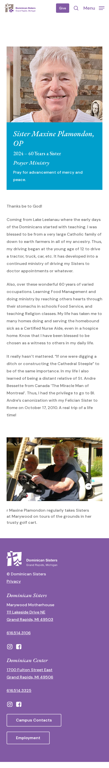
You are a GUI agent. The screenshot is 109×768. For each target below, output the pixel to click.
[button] (93, 8)
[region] (54, 481)
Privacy (14, 581)
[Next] (88, 486)
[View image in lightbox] (54, 481)
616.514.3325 (19, 690)
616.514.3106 (19, 633)
